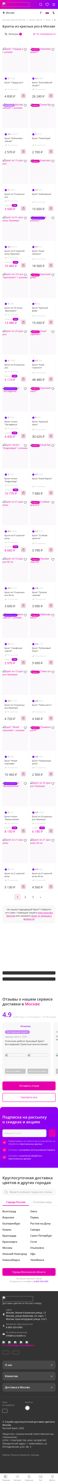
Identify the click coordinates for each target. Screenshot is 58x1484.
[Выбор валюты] (41, 13)
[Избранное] (47, 4)
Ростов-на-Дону (40, 1223)
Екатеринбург (11, 1223)
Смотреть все (29, 1097)
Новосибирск (11, 1260)
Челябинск (37, 1260)
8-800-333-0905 (41, 1281)
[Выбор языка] (47, 13)
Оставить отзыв (29, 1086)
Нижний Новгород (14, 1254)
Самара (35, 1229)
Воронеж (8, 1217)
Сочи (33, 1241)
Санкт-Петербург (41, 1235)
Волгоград (9, 1211)
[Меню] (54, 4)
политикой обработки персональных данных (25, 1157)
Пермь (34, 1217)
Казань (6, 1229)
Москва (10, 12)
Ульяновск (37, 1248)
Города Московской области (29, 1272)
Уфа (32, 1254)
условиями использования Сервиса (37, 1149)
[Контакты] (54, 13)
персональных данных (30, 1143)
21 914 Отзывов (33, 1017)
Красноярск (9, 1241)
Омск (33, 1211)
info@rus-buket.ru (16, 1335)
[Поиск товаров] (41, 4)
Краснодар (9, 1235)
